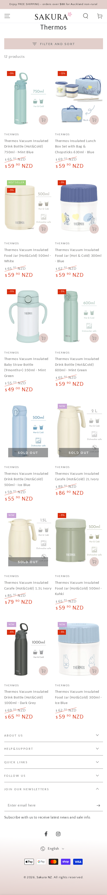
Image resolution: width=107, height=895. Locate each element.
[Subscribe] (100, 806)
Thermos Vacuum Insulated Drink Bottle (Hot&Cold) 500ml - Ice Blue (26, 479)
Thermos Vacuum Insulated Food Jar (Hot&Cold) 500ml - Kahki (78, 588)
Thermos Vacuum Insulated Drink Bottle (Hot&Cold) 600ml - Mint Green (77, 364)
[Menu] (7, 15)
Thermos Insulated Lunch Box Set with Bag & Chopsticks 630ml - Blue (75, 146)
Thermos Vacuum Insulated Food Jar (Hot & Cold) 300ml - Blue (78, 255)
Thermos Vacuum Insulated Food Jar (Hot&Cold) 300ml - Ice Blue (78, 697)
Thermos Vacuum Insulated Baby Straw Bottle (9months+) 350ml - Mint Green (26, 367)
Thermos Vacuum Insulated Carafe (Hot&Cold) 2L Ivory (77, 476)
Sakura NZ (44, 877)
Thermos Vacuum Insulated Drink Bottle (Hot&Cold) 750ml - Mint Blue (26, 146)
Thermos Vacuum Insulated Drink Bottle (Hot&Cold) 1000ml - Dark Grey (26, 697)
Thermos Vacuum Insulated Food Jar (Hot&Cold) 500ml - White (27, 255)
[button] (86, 15)
